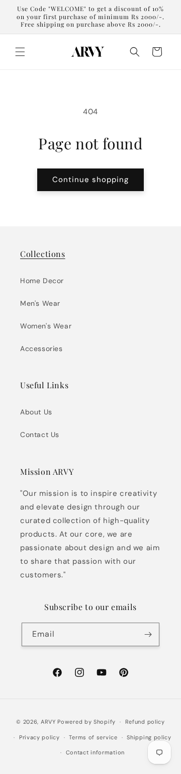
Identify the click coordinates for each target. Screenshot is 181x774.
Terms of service (93, 737)
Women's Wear (45, 325)
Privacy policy (39, 737)
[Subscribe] (148, 634)
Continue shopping (90, 180)
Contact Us (39, 434)
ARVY (48, 721)
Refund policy (145, 721)
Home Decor (42, 280)
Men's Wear (40, 303)
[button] (20, 52)
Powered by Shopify (86, 721)
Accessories (41, 348)
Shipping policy (149, 737)
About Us (36, 411)
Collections (42, 253)
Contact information (95, 752)
